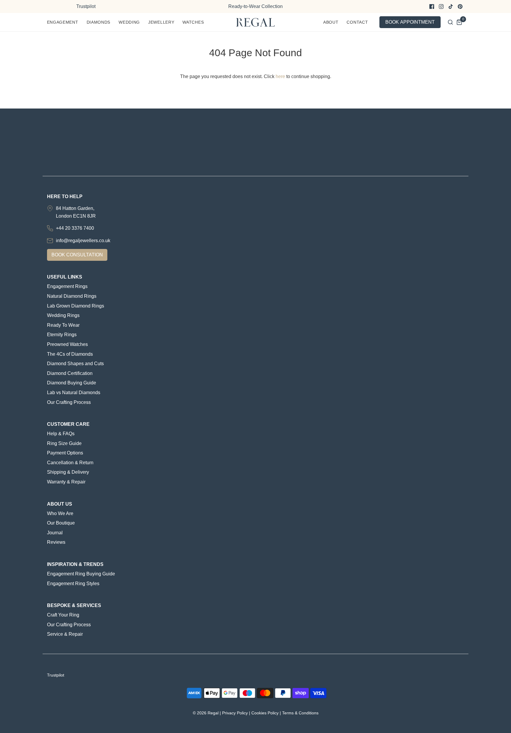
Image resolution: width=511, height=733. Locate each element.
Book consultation (77, 254)
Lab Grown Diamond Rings (75, 305)
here (280, 76)
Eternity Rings (62, 334)
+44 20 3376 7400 (75, 228)
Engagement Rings (67, 286)
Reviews (56, 542)
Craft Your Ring (63, 614)
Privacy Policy (235, 713)
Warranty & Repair (66, 481)
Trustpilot (86, 6)
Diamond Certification (70, 373)
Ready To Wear (63, 325)
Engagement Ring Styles (73, 583)
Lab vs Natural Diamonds (73, 392)
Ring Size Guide (64, 443)
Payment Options (65, 452)
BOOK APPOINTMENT (410, 22)
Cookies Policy (265, 713)
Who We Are (60, 513)
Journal (55, 532)
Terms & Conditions (300, 713)
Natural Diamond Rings (71, 296)
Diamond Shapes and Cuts (75, 363)
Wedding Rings (63, 315)
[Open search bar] (450, 22)
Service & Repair (65, 634)
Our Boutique (61, 522)
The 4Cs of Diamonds (70, 354)
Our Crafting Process (69, 402)
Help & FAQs (61, 433)
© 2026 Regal (206, 713)
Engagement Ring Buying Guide (81, 573)
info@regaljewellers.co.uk (83, 240)
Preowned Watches (67, 344)
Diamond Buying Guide (71, 382)
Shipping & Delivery (68, 472)
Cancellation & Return (70, 462)
